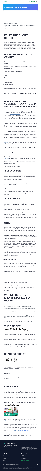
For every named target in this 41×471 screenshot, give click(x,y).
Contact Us (23, 455)
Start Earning (32, 448)
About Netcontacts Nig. (25, 444)
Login (29, 1)
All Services (5, 457)
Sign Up (33, 1)
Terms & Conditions (25, 457)
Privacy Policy (24, 458)
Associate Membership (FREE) (29, 447)
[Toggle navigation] (36, 1)
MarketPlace (26, 449)
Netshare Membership (25, 448)
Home (4, 455)
